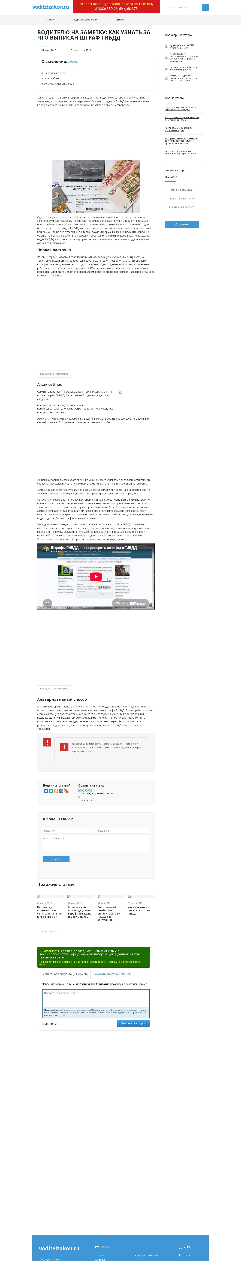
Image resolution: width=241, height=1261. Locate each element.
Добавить (56, 859)
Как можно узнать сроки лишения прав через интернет (181, 152)
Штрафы (120, 19)
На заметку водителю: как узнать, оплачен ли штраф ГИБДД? (49, 912)
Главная (46, 931)
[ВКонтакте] (46, 791)
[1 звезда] (79, 790)
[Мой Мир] (61, 791)
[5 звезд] (91, 790)
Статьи (50, 19)
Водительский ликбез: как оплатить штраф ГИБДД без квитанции (109, 914)
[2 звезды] (82, 790)
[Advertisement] (96, 133)
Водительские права (85, 19)
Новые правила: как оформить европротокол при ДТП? (181, 108)
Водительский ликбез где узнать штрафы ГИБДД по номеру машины (79, 912)
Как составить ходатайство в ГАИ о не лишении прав (182, 118)
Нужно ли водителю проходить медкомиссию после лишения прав (183, 78)
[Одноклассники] (56, 791)
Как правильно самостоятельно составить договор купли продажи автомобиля (184, 57)
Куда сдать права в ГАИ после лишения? (182, 46)
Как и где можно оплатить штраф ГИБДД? (139, 910)
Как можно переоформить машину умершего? (184, 68)
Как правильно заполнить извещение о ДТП (178, 129)
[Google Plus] (66, 791)
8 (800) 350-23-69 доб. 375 (116, 8)
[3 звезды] (85, 790)
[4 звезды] (88, 790)
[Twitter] (51, 791)
